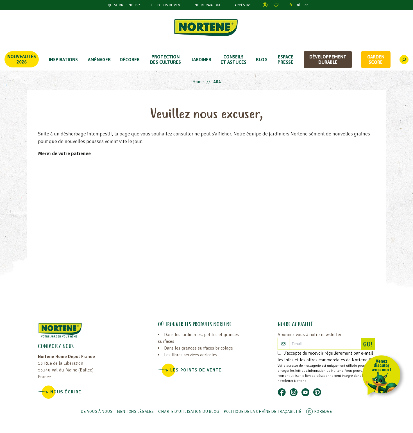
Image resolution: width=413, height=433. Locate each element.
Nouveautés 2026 (21, 59)
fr (291, 5)
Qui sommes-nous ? (124, 5)
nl (298, 5)
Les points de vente (167, 5)
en (306, 5)
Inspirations (63, 59)
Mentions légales (135, 411)
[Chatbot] (383, 376)
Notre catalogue (209, 5)
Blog (261, 59)
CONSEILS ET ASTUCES (233, 59)
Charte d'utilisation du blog (188, 411)
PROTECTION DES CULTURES (165, 59)
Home (198, 82)
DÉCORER (130, 59)
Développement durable (327, 59)
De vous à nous (96, 411)
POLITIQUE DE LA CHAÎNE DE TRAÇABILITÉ (262, 411)
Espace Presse (285, 59)
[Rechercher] (404, 59)
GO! (369, 345)
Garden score (375, 59)
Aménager (99, 59)
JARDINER (201, 59)
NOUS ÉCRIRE (65, 392)
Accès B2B (243, 5)
